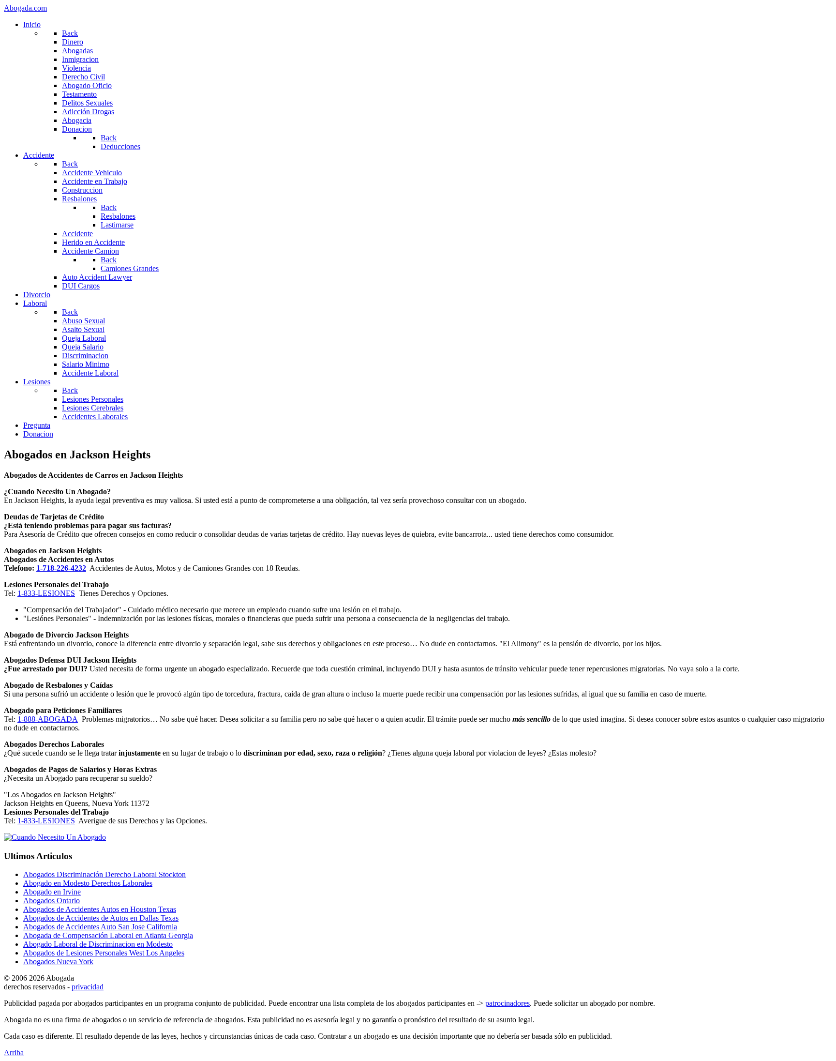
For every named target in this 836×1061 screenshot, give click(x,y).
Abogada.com (25, 8)
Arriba (14, 1052)
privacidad (88, 987)
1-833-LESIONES (46, 593)
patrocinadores (507, 1003)
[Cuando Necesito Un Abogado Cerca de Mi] (55, 837)
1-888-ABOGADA (47, 719)
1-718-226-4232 (61, 568)
